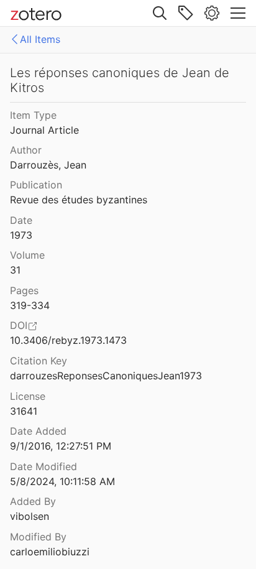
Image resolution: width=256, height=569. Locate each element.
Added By (33, 501)
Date (21, 220)
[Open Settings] (212, 13)
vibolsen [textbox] (29, 516)
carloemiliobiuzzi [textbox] (49, 551)
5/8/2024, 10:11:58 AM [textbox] (62, 481)
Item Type (33, 115)
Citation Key (38, 360)
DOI (18, 325)
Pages (24, 290)
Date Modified (43, 466)
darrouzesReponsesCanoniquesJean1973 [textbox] (106, 375)
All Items (40, 39)
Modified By (38, 536)
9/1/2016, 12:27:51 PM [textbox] (60, 446)
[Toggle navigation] (238, 13)
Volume (27, 255)
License (27, 396)
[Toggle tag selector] (186, 13)
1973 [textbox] (21, 235)
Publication (36, 184)
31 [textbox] (15, 270)
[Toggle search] (160, 13)
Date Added (38, 431)
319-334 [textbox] (30, 305)
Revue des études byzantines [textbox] (78, 199)
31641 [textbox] (23, 411)
